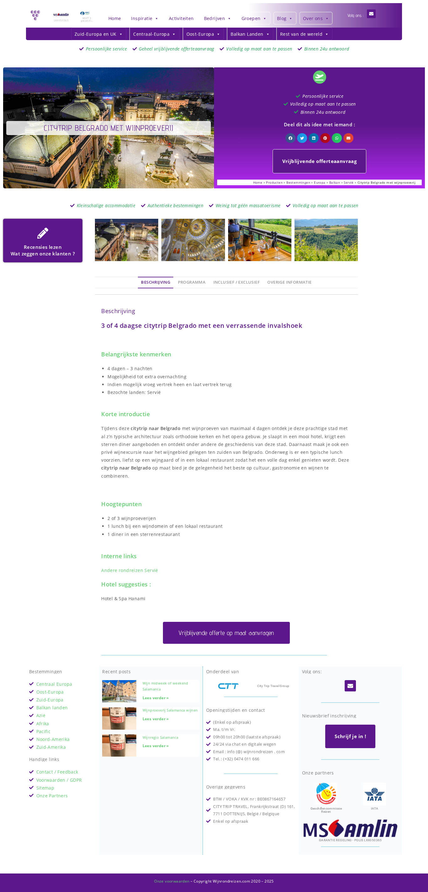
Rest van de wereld (301, 34)
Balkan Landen (247, 34)
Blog (282, 18)
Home (114, 18)
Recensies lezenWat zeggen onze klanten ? (43, 250)
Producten (274, 182)
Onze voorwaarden (171, 881)
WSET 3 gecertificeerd (86, 20)
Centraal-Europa (151, 34)
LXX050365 (61, 20)
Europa (319, 182)
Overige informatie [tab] (289, 282)
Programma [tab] (192, 282)
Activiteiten (181, 18)
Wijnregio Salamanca (161, 737)
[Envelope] (371, 13)
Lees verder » (156, 697)
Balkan (334, 182)
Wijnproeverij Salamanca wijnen (170, 710)
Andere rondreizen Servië (129, 570)
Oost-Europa (200, 34)
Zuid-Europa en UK (96, 34)
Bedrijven (214, 18)
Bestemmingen (298, 182)
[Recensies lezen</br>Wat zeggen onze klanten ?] (43, 233)
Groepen (251, 18)
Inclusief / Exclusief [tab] (236, 282)
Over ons (313, 18)
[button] (290, 138)
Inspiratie (141, 18)
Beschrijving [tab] (155, 282)
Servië (348, 182)
